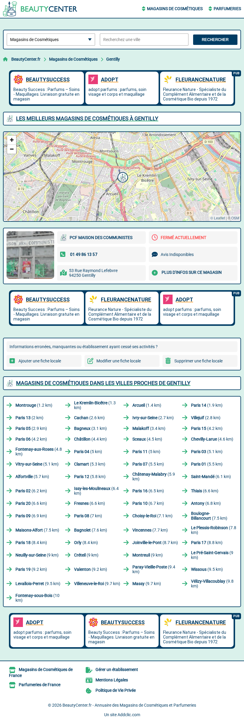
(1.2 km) (33, 405)
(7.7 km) (150, 530)
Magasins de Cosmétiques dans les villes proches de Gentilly (103, 383)
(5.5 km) (148, 464)
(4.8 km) (38, 451)
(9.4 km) (153, 569)
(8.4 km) (31, 542)
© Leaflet (217, 217)
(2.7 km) (153, 417)
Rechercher (215, 39)
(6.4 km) (96, 491)
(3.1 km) (90, 428)
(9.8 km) (212, 583)
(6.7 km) (148, 503)
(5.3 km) (89, 464)
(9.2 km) (31, 569)
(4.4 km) (90, 439)
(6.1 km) (211, 476)
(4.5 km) (147, 439)
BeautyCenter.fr (25, 59)
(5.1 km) (207, 451)
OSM (235, 217)
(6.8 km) (206, 503)
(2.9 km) (31, 428)
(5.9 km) (153, 476)
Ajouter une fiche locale (39, 361)
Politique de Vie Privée (116, 690)
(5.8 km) (90, 476)
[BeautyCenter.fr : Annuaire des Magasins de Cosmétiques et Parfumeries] (40, 8)
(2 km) (29, 417)
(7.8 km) (213, 530)
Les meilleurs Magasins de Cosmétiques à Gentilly (87, 118)
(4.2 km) (207, 428)
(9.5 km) (207, 569)
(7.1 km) (152, 515)
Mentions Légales (112, 680)
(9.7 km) (97, 583)
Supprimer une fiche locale (198, 361)
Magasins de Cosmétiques (175, 8)
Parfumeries (227, 8)
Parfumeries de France (39, 684)
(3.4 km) (148, 428)
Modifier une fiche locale (118, 361)
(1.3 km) (95, 405)
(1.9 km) (207, 405)
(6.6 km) (204, 490)
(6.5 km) (148, 490)
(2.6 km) (89, 417)
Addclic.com (129, 714)
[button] (122, 176)
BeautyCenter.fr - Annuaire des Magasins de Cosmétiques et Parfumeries (129, 705)
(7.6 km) (90, 530)
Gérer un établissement (117, 669)
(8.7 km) (155, 542)
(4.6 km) (212, 439)
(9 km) (37, 555)
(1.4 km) (146, 405)
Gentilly (113, 59)
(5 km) (88, 451)
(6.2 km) (31, 490)
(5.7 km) (32, 476)
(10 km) (37, 598)
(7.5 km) (209, 516)
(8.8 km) (207, 542)
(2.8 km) (205, 417)
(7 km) (88, 515)
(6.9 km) (31, 515)
